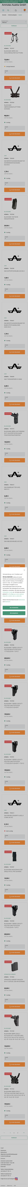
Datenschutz (22, 599)
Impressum (7, 601)
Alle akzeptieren (14, 613)
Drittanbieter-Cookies (8, 592)
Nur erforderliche (14, 607)
